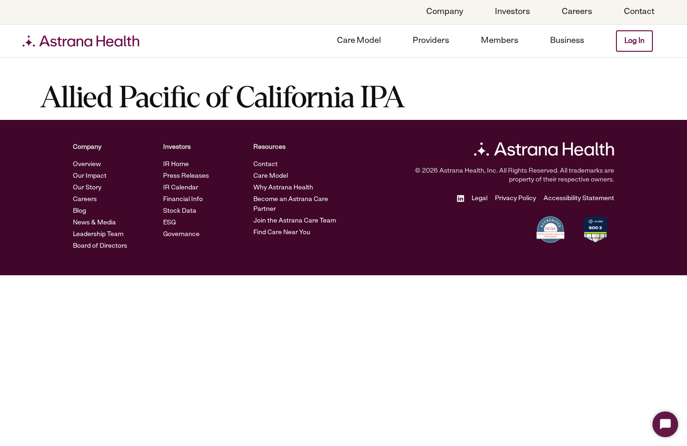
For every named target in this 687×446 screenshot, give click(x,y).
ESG (169, 222)
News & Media (94, 222)
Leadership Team (98, 234)
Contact (265, 164)
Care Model (270, 176)
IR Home (176, 164)
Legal (479, 198)
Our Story (87, 187)
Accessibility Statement (579, 198)
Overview (87, 164)
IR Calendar (180, 187)
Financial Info (183, 199)
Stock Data (179, 211)
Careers (85, 199)
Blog (79, 211)
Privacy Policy (515, 198)
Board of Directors (100, 246)
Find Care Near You (281, 232)
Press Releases (186, 176)
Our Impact (90, 176)
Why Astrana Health (283, 187)
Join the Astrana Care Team (294, 220)
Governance (181, 234)
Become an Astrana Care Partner (290, 204)
